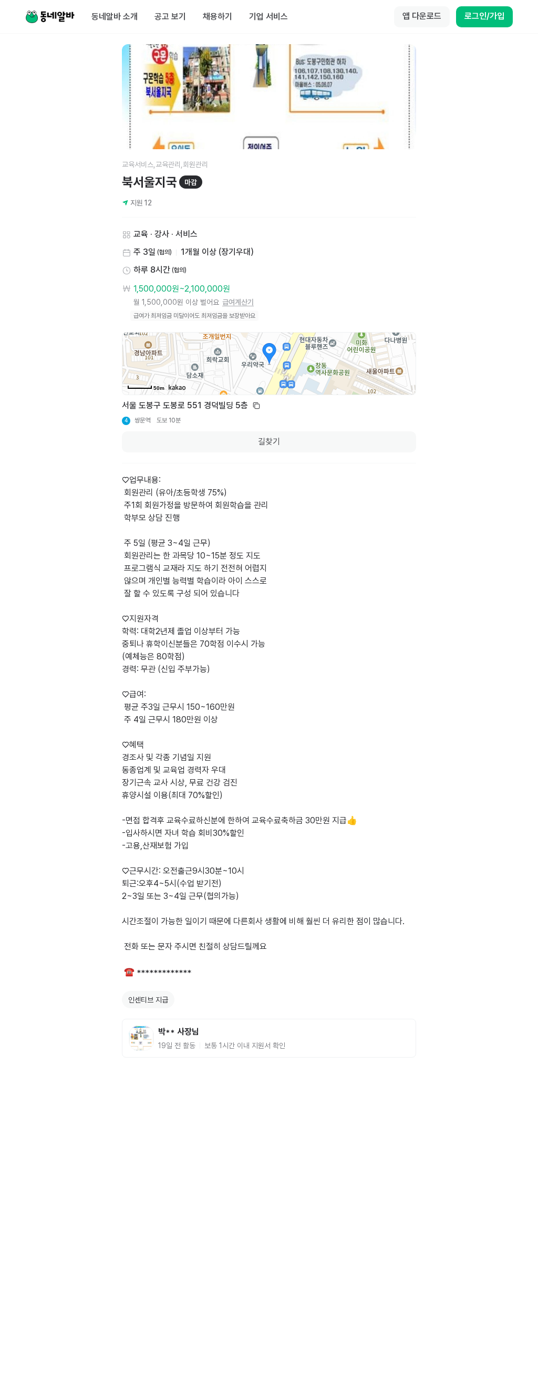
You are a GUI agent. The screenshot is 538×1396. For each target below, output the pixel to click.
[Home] (50, 17)
